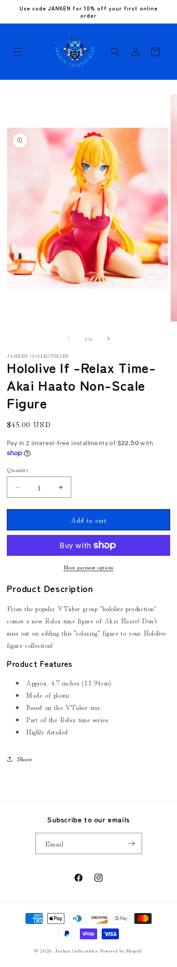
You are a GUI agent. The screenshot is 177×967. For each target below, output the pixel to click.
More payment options (89, 567)
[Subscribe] (132, 843)
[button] (18, 52)
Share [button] (24, 758)
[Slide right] (108, 339)
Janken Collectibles (76, 950)
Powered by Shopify (121, 950)
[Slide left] (69, 339)
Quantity (17, 469)
